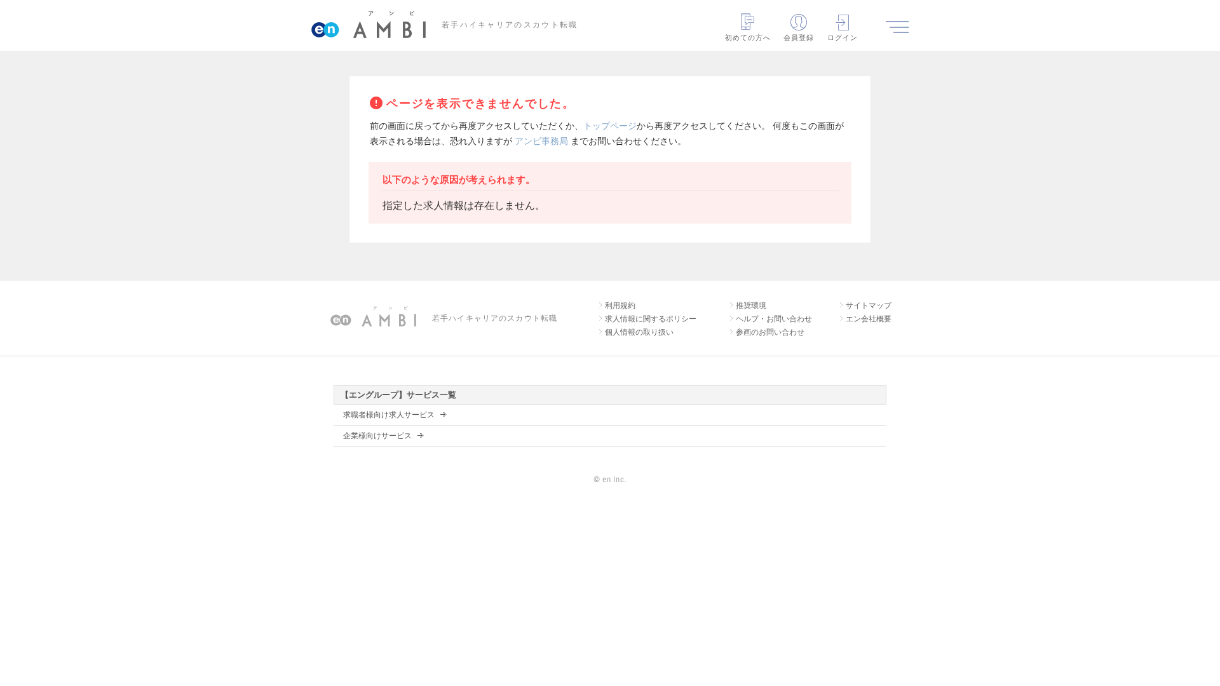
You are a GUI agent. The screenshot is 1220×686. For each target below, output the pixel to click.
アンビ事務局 (541, 141)
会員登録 (798, 37)
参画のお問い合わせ (770, 332)
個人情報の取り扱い (639, 332)
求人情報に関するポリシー (650, 318)
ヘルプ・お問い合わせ (774, 318)
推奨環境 (751, 305)
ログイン (842, 37)
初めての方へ (748, 37)
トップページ (610, 126)
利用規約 (620, 305)
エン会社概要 (868, 318)
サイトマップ (868, 305)
